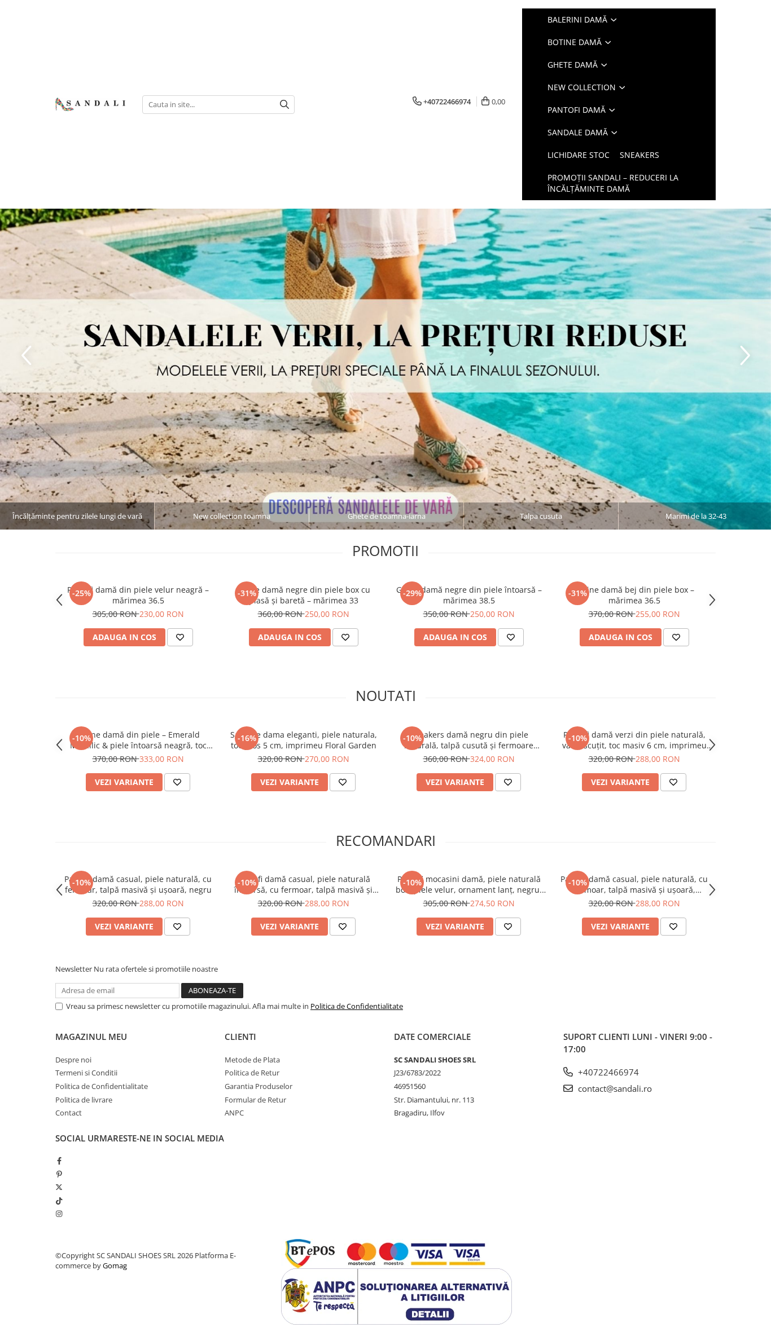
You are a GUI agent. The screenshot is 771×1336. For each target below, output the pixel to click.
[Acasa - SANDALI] (90, 105)
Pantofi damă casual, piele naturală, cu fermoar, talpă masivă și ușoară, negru (138, 884)
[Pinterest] (59, 1174)
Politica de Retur (252, 1073)
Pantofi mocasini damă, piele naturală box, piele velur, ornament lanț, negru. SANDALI (469, 884)
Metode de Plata (252, 1060)
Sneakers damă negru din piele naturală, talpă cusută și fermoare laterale (468, 740)
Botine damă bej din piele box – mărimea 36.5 (634, 595)
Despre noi (73, 1060)
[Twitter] (59, 1187)
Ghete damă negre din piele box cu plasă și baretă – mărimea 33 (303, 595)
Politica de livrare (83, 1100)
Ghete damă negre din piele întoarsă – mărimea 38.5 (469, 595)
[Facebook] (59, 1161)
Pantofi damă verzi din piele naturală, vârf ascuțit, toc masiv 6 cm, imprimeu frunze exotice (634, 740)
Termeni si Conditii (86, 1073)
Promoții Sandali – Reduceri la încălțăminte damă (612, 183)
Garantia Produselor (258, 1086)
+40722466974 (607, 1072)
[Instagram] (59, 1214)
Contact (68, 1113)
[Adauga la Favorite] (180, 637)
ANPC (234, 1113)
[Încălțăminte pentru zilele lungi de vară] (385, 369)
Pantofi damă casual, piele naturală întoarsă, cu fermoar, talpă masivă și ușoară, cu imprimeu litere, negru (303, 884)
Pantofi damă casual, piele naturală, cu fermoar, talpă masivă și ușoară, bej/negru (634, 884)
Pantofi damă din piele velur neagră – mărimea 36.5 (138, 595)
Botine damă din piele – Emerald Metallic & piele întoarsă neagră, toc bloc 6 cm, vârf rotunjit (138, 740)
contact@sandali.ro (614, 1088)
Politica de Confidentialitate (356, 1006)
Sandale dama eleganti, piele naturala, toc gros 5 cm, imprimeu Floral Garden (303, 740)
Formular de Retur (255, 1100)
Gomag (114, 1265)
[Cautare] (284, 104)
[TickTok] (59, 1201)
